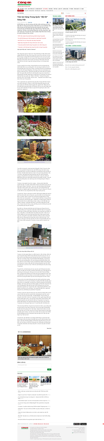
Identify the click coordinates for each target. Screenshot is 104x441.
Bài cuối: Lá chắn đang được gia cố (72, 69)
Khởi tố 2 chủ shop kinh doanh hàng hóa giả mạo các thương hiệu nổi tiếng (58, 52)
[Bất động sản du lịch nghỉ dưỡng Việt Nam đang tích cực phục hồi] (58, 21)
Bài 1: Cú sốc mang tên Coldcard (72, 67)
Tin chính (22, 8)
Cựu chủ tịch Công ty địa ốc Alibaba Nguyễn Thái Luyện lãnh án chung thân (33, 402)
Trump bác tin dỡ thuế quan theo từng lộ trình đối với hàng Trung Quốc (32, 47)
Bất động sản (37, 10)
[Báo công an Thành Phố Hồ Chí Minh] (24, 3)
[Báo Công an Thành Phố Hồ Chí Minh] (18, 8)
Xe (80, 8)
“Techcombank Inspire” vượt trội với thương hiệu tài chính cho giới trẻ (32, 400)
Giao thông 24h (31, 8)
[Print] (50, 22)
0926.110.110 (40, 423)
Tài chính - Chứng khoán (29, 10)
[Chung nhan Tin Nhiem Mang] (78, 432)
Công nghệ (76, 8)
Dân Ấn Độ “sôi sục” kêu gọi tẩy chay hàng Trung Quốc (29, 40)
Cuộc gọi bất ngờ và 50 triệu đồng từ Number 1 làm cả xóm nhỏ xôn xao (58, 40)
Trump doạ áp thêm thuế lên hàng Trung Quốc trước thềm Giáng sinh (32, 44)
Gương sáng (65, 8)
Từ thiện (71, 8)
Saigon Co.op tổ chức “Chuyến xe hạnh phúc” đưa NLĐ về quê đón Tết (32, 394)
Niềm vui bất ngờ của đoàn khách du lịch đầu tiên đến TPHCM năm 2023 (33, 391)
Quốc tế (60, 8)
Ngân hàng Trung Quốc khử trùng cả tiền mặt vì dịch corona (30, 42)
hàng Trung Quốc (26, 331)
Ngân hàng (43, 10)
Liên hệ (30, 423)
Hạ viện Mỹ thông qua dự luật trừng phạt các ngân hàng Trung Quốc (32, 38)
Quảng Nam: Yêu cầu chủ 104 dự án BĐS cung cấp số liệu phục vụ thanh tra (34, 408)
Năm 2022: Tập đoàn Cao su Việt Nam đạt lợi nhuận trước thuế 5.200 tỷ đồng (34, 415)
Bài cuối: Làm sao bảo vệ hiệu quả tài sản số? (74, 65)
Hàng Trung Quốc (29, 247)
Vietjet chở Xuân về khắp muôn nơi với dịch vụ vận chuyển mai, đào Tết (33, 412)
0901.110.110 (46, 423)
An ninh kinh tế (38, 8)
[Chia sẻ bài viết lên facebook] (47, 22)
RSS (63, 13)
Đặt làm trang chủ (23, 423)
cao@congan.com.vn (80, 431)
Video (82, 8)
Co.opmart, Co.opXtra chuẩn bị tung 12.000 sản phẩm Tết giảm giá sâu (32, 406)
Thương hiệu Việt (49, 10)
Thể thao (55, 8)
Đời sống (51, 8)
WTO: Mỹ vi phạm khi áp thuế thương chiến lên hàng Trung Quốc (31, 36)
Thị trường (45, 8)
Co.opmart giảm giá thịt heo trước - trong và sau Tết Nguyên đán (22, 385)
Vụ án (25, 8)
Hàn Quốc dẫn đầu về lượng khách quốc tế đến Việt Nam (30, 419)
